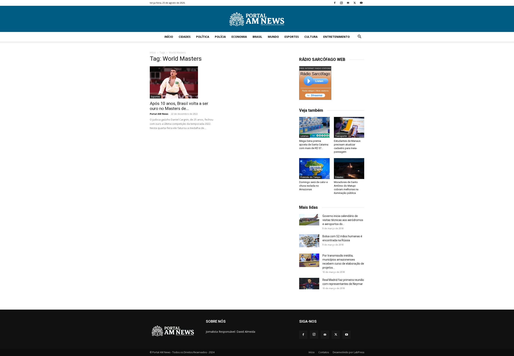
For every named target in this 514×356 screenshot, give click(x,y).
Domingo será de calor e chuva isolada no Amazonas (313, 186)
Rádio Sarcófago (315, 74)
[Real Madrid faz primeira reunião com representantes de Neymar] (309, 283)
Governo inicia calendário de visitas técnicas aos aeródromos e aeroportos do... (342, 220)
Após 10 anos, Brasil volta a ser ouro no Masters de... (179, 106)
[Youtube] (361, 3)
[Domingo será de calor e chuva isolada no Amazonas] (314, 168)
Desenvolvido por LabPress (348, 352)
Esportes (292, 37)
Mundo (273, 37)
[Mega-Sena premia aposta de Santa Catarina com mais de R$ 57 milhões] (314, 127)
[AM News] (257, 19)
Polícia (220, 37)
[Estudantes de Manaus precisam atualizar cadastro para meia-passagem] (349, 127)
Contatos (323, 352)
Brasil (257, 37)
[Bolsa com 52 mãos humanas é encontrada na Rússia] (309, 240)
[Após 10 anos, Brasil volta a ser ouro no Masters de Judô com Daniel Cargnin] (182, 82)
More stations (322, 91)
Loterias (304, 136)
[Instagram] (341, 3)
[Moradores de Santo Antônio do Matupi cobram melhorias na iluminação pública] (349, 168)
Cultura (311, 37)
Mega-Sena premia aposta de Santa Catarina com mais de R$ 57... (313, 144)
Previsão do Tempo (310, 177)
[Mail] (348, 3)
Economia (239, 37)
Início (168, 37)
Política (202, 37)
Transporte (341, 136)
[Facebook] (335, 3)
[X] (355, 3)
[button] (359, 37)
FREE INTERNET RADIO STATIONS (315, 69)
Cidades (185, 37)
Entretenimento (336, 37)
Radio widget (308, 91)
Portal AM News (159, 113)
